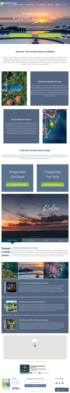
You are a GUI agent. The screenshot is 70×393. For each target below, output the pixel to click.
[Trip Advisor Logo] (56, 383)
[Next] (63, 216)
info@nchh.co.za (16, 383)
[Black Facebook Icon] (59, 383)
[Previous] (6, 216)
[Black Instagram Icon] (62, 383)
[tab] (12, 240)
